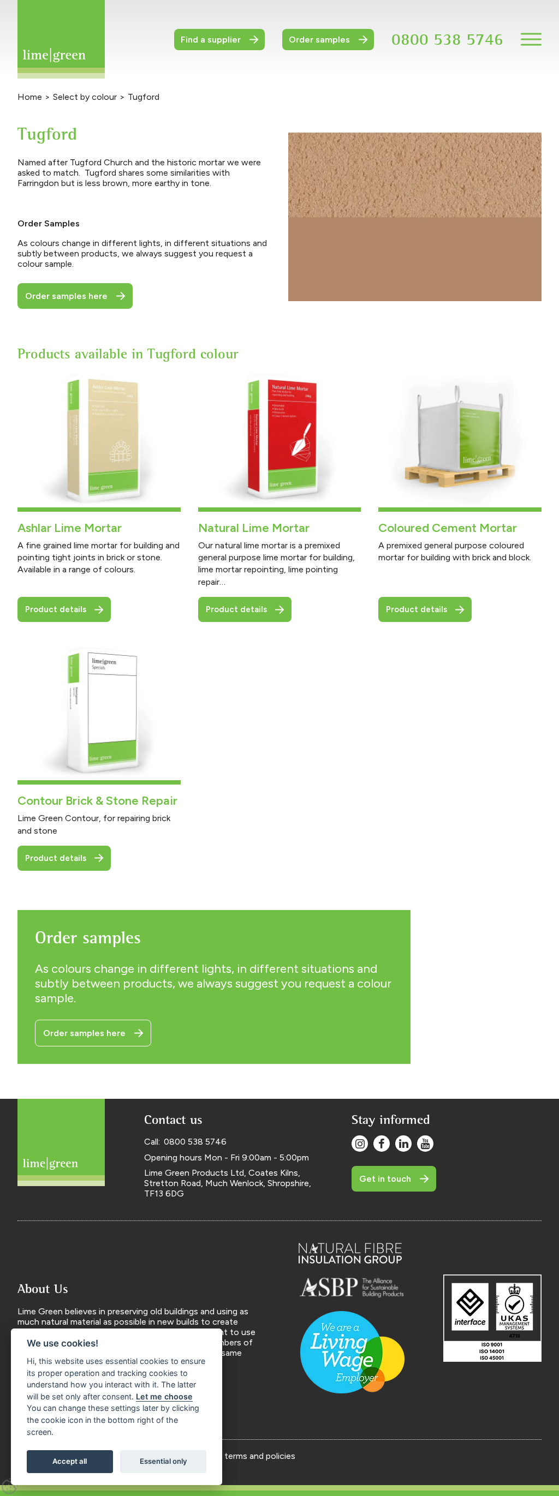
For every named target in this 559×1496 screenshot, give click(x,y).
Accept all (69, 1461)
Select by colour (85, 97)
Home (29, 97)
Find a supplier (211, 39)
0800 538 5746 (447, 39)
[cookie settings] (10, 1486)
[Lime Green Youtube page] (425, 1143)
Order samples (319, 39)
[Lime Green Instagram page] (360, 1143)
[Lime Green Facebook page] (381, 1143)
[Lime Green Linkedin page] (403, 1143)
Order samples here (66, 296)
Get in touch (385, 1179)
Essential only (163, 1461)
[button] (531, 39)
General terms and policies (243, 1456)
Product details (55, 609)
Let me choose (164, 1396)
